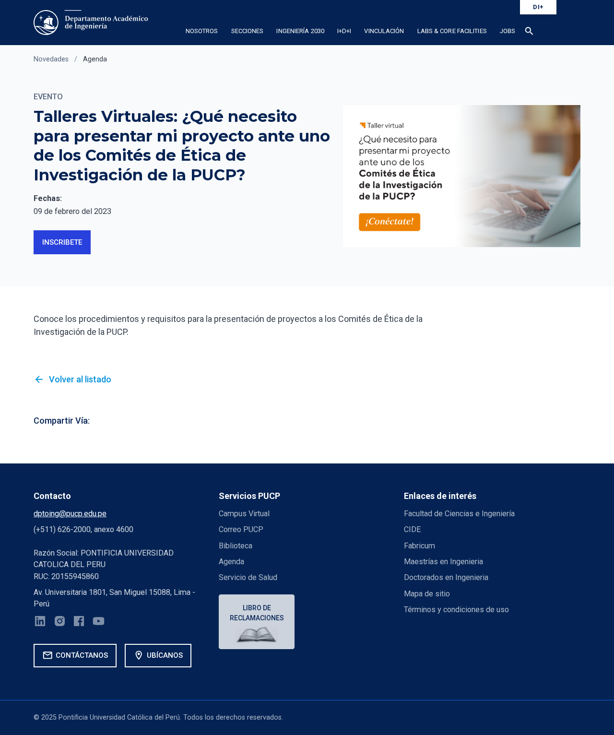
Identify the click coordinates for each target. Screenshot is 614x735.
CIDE (412, 529)
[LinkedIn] (40, 623)
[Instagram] (59, 623)
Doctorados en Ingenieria (446, 577)
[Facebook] (78, 623)
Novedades (51, 59)
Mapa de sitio (427, 593)
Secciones (247, 31)
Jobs (507, 31)
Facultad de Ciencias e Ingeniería (459, 513)
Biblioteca (235, 545)
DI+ (538, 7)
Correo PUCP (241, 529)
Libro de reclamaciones (257, 613)
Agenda (95, 59)
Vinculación (384, 31)
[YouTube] (98, 623)
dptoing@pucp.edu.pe (70, 513)
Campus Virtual (244, 513)
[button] (529, 33)
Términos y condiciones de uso (456, 609)
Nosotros (202, 31)
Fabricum (419, 545)
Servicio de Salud (248, 577)
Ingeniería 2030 (300, 31)
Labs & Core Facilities (452, 31)
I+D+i (344, 31)
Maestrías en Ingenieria (443, 561)
